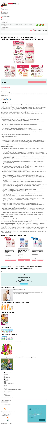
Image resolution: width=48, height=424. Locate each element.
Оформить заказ (4, 22)
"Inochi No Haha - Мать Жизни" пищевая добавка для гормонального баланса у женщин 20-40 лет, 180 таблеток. (24, 250)
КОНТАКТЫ (31, 24)
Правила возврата (7, 395)
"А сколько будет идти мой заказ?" (19, 289)
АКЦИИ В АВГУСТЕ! (9, 24)
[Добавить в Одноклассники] (3, 99)
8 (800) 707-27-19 (7, 414)
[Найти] (1, 33)
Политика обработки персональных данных (12, 389)
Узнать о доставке (24, 283)
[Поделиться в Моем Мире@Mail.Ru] (10, 99)
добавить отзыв (9, 89)
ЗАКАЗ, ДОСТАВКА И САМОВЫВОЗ (21, 24)
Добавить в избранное (5, 87)
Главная (5, 394)
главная (3, 24)
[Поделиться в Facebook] (5, 99)
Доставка (5, 385)
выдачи (4, 9)
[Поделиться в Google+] (8, 99)
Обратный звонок (5, 16)
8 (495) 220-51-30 (7, 413)
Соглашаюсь (42, 419)
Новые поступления (8, 391)
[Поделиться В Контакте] (1, 99)
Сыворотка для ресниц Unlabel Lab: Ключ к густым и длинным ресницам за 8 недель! (27, 292)
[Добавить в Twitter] (7, 99)
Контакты (5, 388)
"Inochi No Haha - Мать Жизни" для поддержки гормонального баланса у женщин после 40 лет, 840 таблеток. (10, 250)
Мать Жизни (5, 95)
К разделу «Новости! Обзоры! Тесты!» (20, 293)
